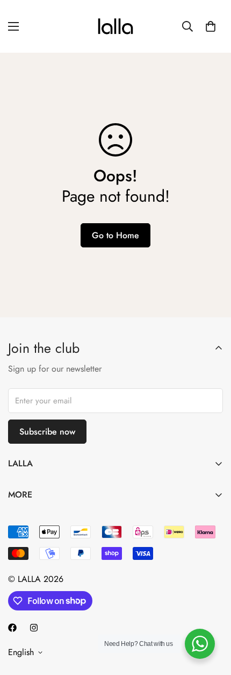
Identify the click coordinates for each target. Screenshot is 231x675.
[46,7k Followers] (34, 627)
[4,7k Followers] (12, 627)
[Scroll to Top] (211, 618)
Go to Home (115, 235)
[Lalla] (115, 26)
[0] (210, 26)
